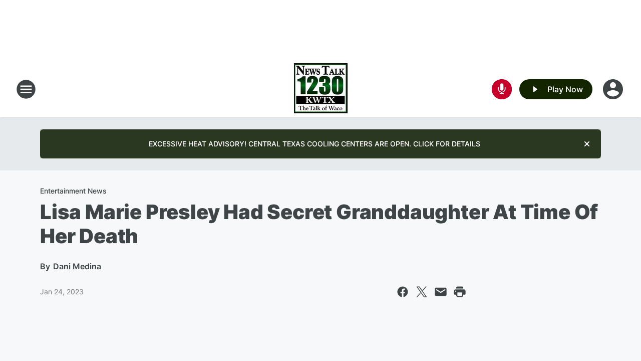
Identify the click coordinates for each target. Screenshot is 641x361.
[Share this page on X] (422, 292)
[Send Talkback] (502, 89)
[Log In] (614, 89)
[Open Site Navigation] (26, 89)
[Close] (587, 144)
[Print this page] (460, 292)
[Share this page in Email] (441, 292)
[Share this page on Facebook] (403, 292)
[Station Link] (321, 89)
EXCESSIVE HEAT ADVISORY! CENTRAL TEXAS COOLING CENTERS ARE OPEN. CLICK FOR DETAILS (314, 143)
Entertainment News (73, 191)
